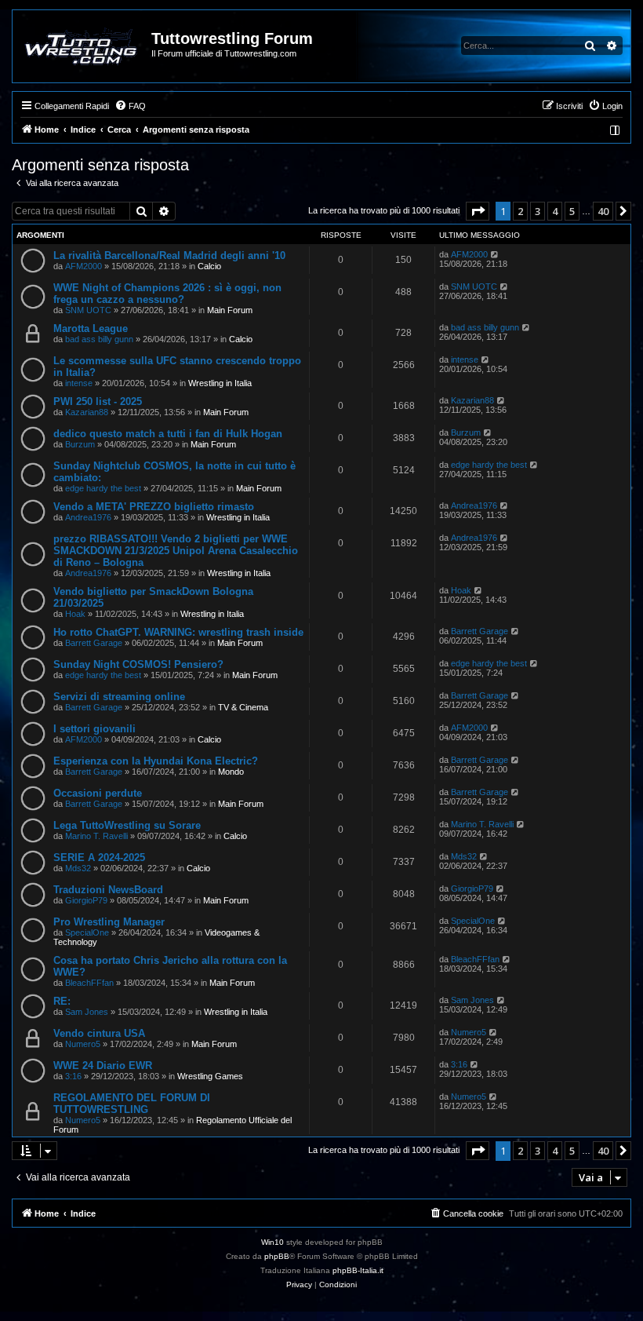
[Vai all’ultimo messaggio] (495, 254)
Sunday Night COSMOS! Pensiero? (138, 664)
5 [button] (572, 211)
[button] (477, 211)
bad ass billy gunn (99, 339)
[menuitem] (130, 106)
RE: (62, 1001)
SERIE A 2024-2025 (99, 857)
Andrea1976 (88, 517)
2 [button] (520, 211)
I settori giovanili (94, 729)
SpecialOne (87, 932)
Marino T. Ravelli (96, 836)
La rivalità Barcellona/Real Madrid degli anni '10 (169, 255)
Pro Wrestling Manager (109, 922)
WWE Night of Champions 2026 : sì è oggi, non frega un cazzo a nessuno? (167, 293)
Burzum (80, 444)
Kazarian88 (86, 412)
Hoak (75, 614)
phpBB (276, 1256)
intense (79, 383)
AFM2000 (83, 266)
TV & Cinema (243, 707)
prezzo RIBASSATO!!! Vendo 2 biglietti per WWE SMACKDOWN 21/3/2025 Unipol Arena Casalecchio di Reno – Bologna (175, 550)
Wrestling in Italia (220, 383)
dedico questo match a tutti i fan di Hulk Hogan (167, 434)
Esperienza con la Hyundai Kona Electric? (155, 761)
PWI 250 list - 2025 (97, 401)
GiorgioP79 (86, 900)
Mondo (231, 771)
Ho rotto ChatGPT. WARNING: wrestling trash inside (178, 632)
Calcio (209, 266)
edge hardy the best (103, 488)
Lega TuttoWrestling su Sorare (127, 825)
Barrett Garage (93, 643)
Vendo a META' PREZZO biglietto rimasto (153, 507)
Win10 (272, 1242)
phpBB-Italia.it (357, 1270)
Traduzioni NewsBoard (108, 890)
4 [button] (555, 211)
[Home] (82, 46)
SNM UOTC (88, 310)
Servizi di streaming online (119, 696)
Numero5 (82, 1044)
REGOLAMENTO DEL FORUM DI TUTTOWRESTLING (131, 1103)
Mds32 (78, 868)
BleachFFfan (89, 982)
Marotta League (90, 328)
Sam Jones (86, 1011)
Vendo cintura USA (99, 1033)
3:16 (73, 1076)
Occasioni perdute (97, 793)
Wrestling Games (210, 1076)
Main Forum (229, 310)
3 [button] (537, 211)
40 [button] (603, 211)
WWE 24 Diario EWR (102, 1065)
